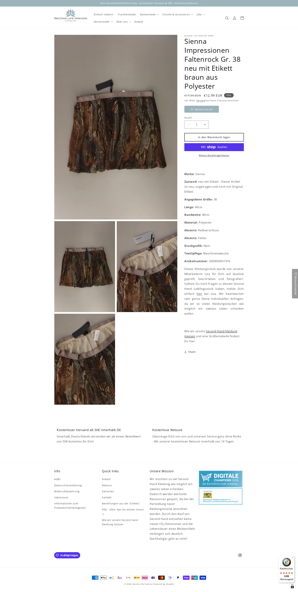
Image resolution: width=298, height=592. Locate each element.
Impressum (61, 497)
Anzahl (188, 117)
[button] (149, 14)
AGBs (57, 479)
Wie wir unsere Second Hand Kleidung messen (120, 522)
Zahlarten (108, 491)
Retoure (107, 485)
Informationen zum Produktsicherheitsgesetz (70, 505)
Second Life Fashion (142, 584)
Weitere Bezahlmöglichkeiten (214, 155)
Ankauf (106, 479)
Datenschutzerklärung (68, 485)
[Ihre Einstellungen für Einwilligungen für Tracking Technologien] (292, 586)
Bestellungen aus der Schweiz (121, 503)
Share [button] (192, 352)
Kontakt (106, 497)
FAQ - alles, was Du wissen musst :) (123, 511)
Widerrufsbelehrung (67, 491)
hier (199, 294)
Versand (200, 100)
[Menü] (292, 558)
